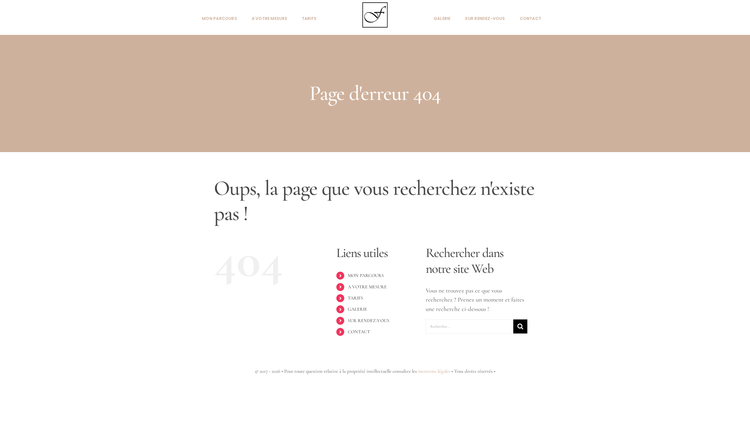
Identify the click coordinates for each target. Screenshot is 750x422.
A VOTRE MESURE (367, 287)
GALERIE (357, 309)
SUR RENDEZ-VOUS (368, 321)
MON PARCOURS (366, 275)
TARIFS (355, 298)
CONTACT (359, 332)
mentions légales (434, 371)
